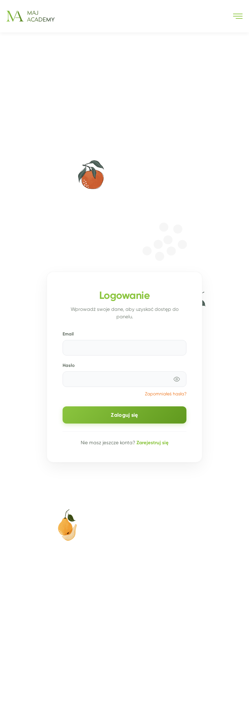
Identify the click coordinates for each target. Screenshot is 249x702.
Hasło (69, 365)
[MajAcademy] (30, 16)
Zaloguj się (124, 415)
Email (68, 334)
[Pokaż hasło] (177, 379)
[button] (238, 16)
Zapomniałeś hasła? (165, 394)
